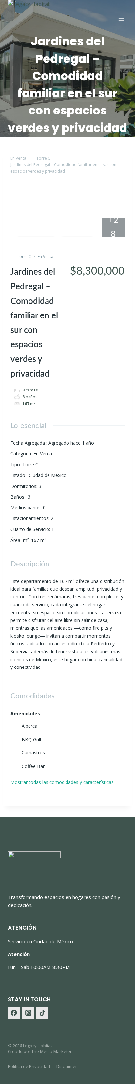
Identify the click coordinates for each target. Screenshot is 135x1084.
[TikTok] (42, 1013)
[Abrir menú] (121, 20)
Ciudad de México (48, 475)
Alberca (29, 726)
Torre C (43, 158)
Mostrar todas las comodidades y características (62, 782)
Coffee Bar (33, 766)
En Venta (18, 158)
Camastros (33, 752)
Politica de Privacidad (29, 1066)
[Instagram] (28, 1013)
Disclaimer (66, 1066)
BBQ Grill (31, 739)
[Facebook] (14, 1013)
